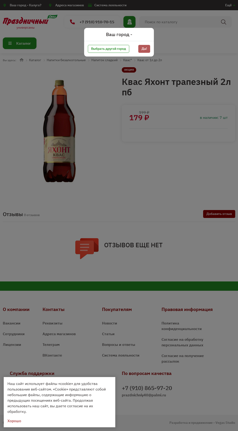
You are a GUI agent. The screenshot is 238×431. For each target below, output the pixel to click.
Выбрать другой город (108, 49)
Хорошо (14, 420)
